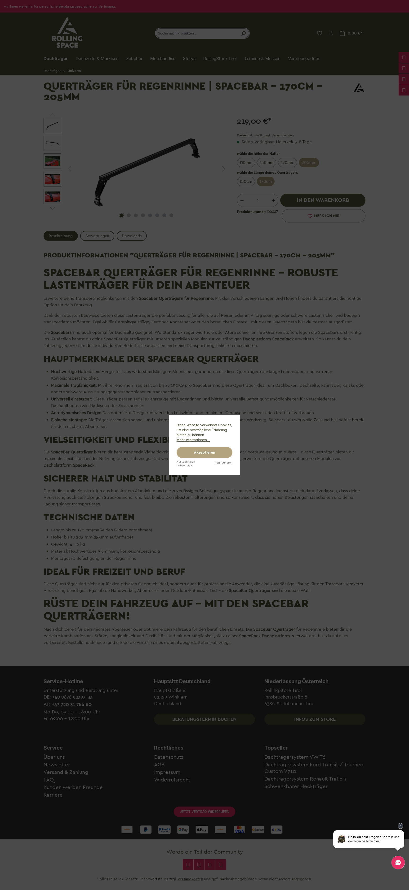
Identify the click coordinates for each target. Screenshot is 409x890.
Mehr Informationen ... (193, 440)
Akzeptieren (204, 452)
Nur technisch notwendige (186, 463)
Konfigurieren (223, 462)
